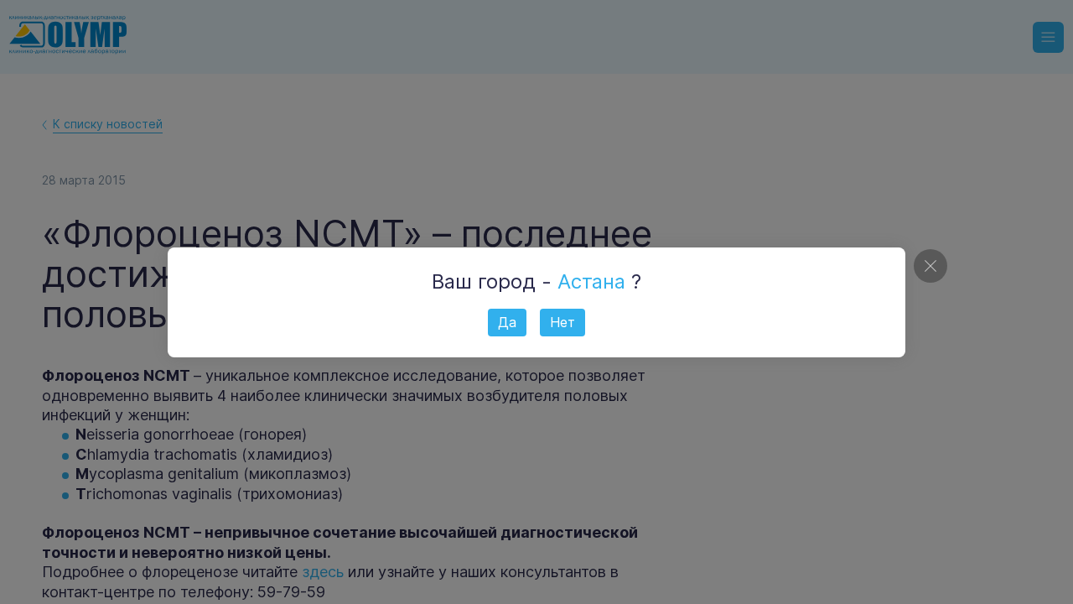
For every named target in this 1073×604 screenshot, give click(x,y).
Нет (562, 322)
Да (507, 322)
